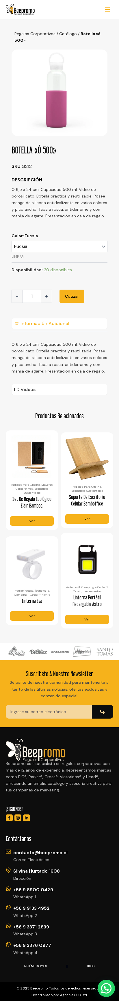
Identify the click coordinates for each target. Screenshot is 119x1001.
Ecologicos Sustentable (36, 491)
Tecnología (42, 590)
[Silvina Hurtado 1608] (8, 870)
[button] (106, 988)
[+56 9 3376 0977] (8, 944)
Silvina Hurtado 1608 (36, 871)
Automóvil (73, 587)
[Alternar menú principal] (107, 9)
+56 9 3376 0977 (32, 945)
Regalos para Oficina (25, 485)
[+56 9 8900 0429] (8, 888)
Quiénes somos (35, 966)
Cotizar (72, 296)
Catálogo (68, 33)
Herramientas (24, 590)
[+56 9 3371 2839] (8, 925)
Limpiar (18, 256)
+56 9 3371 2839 (31, 927)
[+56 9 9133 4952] (8, 907)
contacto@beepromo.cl (40, 853)
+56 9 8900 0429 (33, 890)
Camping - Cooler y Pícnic (32, 595)
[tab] (59, 323)
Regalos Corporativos (34, 33)
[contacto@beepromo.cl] (8, 851)
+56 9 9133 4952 (31, 908)
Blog (91, 966)
